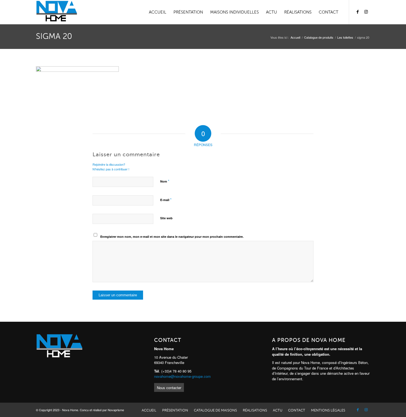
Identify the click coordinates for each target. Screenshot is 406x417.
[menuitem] (157, 12)
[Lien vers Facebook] (358, 12)
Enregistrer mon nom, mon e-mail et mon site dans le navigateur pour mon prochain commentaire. (172, 236)
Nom (164, 181)
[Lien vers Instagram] (366, 12)
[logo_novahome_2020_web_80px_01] (56, 12)
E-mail (166, 199)
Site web (166, 218)
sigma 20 (54, 36)
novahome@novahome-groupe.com (182, 376)
